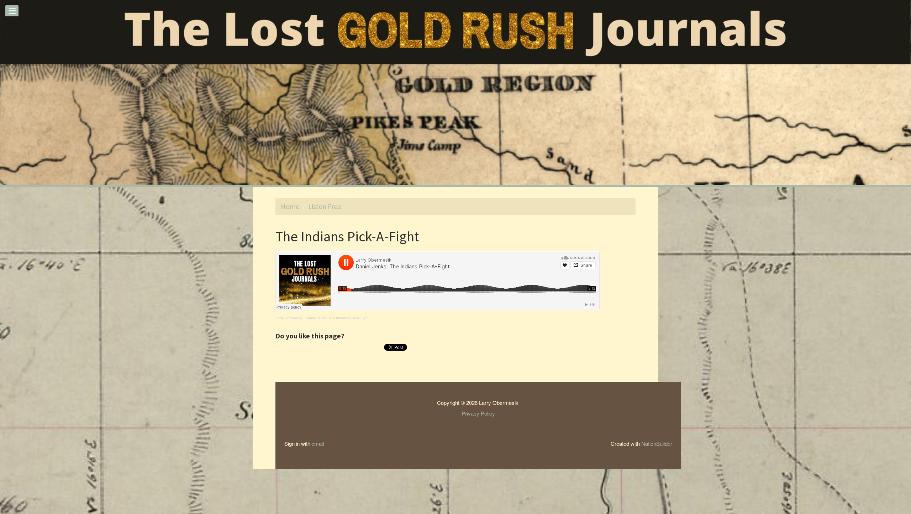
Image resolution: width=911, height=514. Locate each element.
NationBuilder (656, 443)
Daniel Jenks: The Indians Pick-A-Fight (337, 318)
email (317, 443)
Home (290, 206)
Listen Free (324, 206)
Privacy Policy (478, 413)
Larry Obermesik (288, 318)
